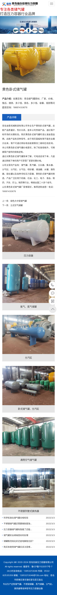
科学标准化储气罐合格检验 (16, 517)
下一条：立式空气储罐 (12, 205)
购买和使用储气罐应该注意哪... (18, 547)
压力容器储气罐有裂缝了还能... (18, 529)
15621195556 (52, 285)
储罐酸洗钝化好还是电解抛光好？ (19, 541)
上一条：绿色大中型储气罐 (14, 201)
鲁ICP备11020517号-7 (41, 566)
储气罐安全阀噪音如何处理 (16, 535)
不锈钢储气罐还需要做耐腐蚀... (18, 523)
